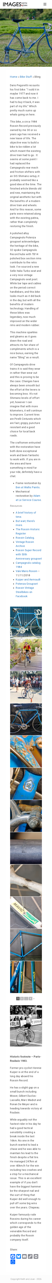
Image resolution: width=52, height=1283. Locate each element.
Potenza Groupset (27, 583)
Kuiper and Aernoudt (28, 579)
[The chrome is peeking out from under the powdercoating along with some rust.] (26, 784)
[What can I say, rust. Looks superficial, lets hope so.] (26, 751)
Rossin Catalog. (25, 537)
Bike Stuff (26, 76)
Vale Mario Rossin (26, 571)
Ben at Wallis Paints (28, 487)
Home (13, 76)
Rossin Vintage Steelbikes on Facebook (25, 592)
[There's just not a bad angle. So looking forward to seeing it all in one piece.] (26, 977)
